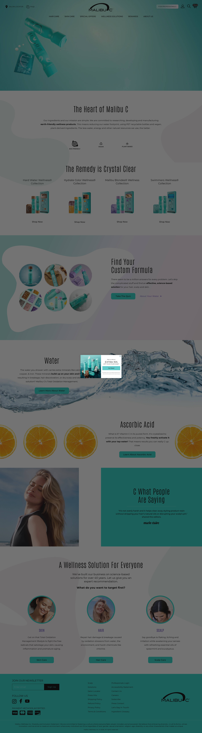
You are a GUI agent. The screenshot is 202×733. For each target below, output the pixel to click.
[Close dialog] (120, 356)
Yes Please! (111, 368)
